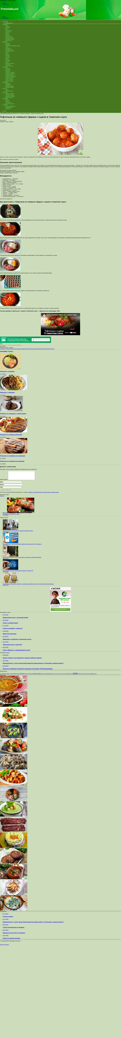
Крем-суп (8, 26)
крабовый (26, 673)
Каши (7, 58)
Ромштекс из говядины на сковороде (12, 456)
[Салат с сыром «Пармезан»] (13, 722)
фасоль (88, 673)
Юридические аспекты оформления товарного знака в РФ (18, 570)
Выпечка (5, 82)
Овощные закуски (10, 96)
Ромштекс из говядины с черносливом (13, 413)
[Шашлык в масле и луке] (13, 706)
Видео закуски (9, 97)
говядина (4, 673)
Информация (9, 23)
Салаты (5, 67)
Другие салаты (9, 81)
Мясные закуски (10, 93)
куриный (34, 673)
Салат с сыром (9, 79)
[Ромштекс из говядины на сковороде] (13, 453)
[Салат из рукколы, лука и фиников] (13, 737)
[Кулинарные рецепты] (9, 14)
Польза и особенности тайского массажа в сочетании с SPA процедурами (22, 557)
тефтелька (10, 345)
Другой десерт (9, 91)
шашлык (93, 673)
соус (6, 345)
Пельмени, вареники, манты (13, 45)
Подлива (8, 64)
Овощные (8, 48)
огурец (56, 673)
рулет (71, 673)
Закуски (5, 92)
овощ (54, 673)
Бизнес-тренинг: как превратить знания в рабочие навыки (18, 530)
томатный (15, 345)
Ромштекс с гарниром (7, 392)
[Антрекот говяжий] (13, 831)
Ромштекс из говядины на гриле (11, 514)
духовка (11, 673)
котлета (22, 673)
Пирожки (8, 84)
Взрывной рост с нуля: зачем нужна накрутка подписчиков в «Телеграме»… (22, 544)
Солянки (8, 31)
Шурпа (7, 34)
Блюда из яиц (9, 49)
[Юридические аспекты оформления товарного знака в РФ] (10, 569)
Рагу (7, 53)
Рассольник (9, 30)
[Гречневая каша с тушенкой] (13, 894)
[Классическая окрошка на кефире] (13, 910)
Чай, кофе (8, 102)
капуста (15, 673)
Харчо (7, 33)
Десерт (5, 88)
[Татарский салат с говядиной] (13, 800)
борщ (1, 673)
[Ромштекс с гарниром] (13, 389)
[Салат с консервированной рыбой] (13, 847)
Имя (1, 482)
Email (2, 484)
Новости (8, 108)
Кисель (7, 99)
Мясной (8, 68)
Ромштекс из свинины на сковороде (12, 461)
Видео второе (9, 65)
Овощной (8, 69)
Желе (7, 89)
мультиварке (48, 673)
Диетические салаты (11, 75)
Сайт (1, 487)
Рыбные (8, 44)
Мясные (8, 43)
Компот (7, 101)
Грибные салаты (10, 72)
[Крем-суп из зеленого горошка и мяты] (13, 816)
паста (62, 673)
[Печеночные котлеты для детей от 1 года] (13, 863)
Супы (7, 25)
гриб (8, 673)
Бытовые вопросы (10, 106)
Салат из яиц (9, 78)
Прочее (5, 104)
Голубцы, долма (10, 50)
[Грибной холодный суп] (13, 878)
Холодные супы (10, 38)
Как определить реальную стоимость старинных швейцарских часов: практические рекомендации (28, 584)
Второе (5, 41)
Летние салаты (9, 74)
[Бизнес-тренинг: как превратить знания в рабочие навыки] (10, 529)
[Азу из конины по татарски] (13, 784)
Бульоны (8, 35)
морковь (43, 673)
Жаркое (8, 54)
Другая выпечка (10, 87)
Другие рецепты (10, 39)
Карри (7, 62)
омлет (59, 673)
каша (18, 673)
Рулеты (7, 55)
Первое (5, 24)
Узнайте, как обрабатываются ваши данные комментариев (43, 492)
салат (75, 673)
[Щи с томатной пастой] (13, 690)
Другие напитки (10, 103)
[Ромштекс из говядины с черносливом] (11, 410)
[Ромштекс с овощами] (10, 368)
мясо (52, 673)
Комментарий (4, 479)
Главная (2, 113)
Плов (7, 47)
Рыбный (8, 70)
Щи (6, 29)
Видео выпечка (10, 86)
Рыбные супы (9, 36)
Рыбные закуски (10, 94)
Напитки (5, 98)
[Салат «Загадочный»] (13, 769)
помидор (68, 673)
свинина (80, 673)
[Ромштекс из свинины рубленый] (13, 432)
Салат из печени (10, 77)
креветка (30, 673)
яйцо (96, 673)
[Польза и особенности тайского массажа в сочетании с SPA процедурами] (10, 556)
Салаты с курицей (10, 73)
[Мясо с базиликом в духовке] (13, 753)
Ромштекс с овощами (7, 371)
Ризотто (8, 52)
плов (65, 673)
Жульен (8, 59)
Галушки (8, 60)
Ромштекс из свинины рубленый (11, 434)
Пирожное (8, 83)
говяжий (2, 345)
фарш (19, 345)
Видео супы (9, 40)
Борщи (7, 28)
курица (39, 673)
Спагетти (8, 57)
